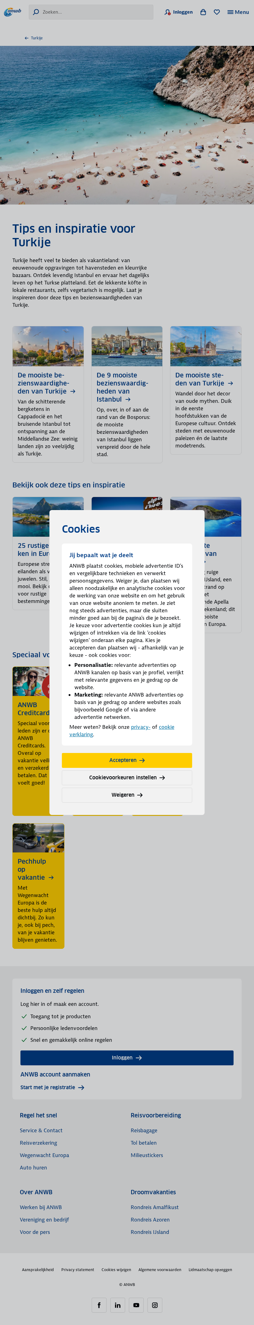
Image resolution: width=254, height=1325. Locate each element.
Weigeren (123, 795)
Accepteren (123, 760)
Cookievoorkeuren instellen (123, 777)
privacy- (141, 727)
